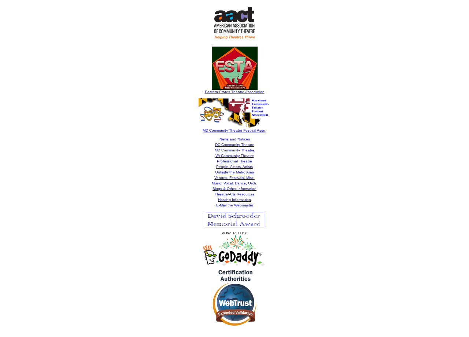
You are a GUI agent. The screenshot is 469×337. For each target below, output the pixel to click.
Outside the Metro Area (234, 172)
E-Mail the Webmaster (234, 205)
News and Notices (234, 139)
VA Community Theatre (234, 156)
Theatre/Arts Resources (235, 194)
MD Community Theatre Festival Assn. (234, 130)
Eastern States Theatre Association (235, 92)
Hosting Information (234, 200)
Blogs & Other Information (234, 189)
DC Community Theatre (234, 145)
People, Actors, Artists (234, 167)
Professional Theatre (234, 161)
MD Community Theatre (234, 150)
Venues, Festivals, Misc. (234, 178)
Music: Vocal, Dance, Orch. (234, 183)
